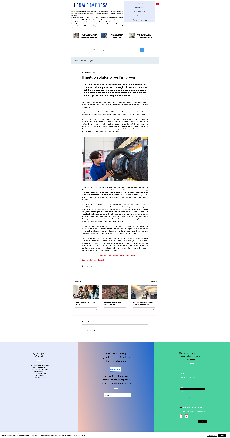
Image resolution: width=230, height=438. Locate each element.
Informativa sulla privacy (78, 435)
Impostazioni (212, 435)
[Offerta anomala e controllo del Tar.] (86, 292)
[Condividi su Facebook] (82, 266)
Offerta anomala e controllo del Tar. (85, 303)
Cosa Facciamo (140, 7)
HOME (140, 3)
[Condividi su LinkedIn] (91, 266)
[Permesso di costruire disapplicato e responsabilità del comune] (115, 292)
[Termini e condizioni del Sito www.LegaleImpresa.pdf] (181, 416)
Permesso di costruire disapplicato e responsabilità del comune (114, 303)
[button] (157, 3)
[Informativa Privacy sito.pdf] (186, 416)
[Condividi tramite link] (96, 266)
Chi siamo (140, 16)
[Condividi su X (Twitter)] (87, 266)
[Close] (228, 435)
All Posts (75, 61)
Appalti (91, 61)
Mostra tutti (154, 281)
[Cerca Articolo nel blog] (142, 50)
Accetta (222, 435)
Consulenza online (140, 20)
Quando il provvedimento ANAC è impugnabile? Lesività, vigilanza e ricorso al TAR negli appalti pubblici (144, 303)
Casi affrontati (139, 11)
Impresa (83, 61)
